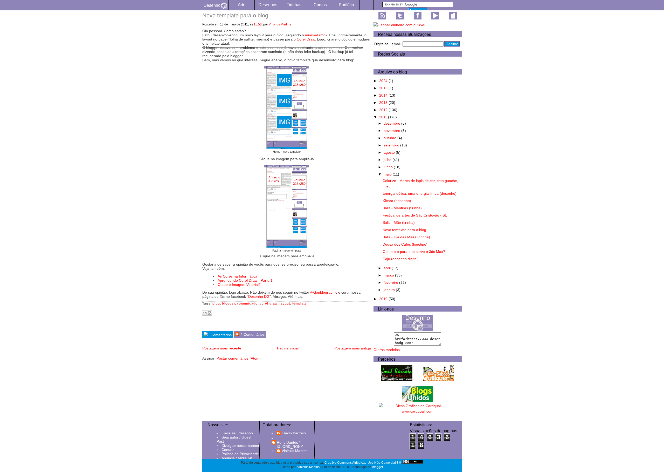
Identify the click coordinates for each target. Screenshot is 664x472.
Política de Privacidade (240, 454)
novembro (392, 131)
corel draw (269, 303)
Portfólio (346, 5)
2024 (384, 81)
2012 (384, 110)
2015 (384, 88)
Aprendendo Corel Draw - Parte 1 (245, 280)
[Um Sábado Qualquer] (438, 379)
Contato (228, 450)
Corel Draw (306, 39)
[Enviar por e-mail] (204, 313)
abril (388, 268)
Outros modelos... (388, 350)
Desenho (212, 5)
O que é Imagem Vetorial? (239, 284)
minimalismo (315, 35)
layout (285, 303)
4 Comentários (252, 334)
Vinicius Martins (280, 24)
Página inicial (288, 348)
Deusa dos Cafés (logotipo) (405, 244)
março (389, 275)
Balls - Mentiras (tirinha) (402, 208)
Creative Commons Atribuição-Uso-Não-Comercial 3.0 (362, 462)
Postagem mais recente (221, 348)
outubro (390, 138)
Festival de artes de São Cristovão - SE (415, 215)
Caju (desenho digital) (401, 259)
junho (389, 167)
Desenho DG (258, 296)
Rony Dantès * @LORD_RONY (290, 444)
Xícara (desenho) (397, 201)
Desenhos (267, 5)
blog (216, 303)
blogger (228, 303)
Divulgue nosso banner (240, 445)
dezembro (392, 123)
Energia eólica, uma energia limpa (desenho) (420, 193)
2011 (383, 117)
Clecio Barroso (294, 433)
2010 (384, 299)
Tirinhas (294, 5)
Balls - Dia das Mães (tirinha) (406, 237)
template (299, 303)
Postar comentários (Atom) (239, 358)
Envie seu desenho (237, 433)
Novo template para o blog (404, 230)
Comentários (221, 335)
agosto (390, 152)
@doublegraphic (323, 292)
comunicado (247, 303)
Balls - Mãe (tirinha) (399, 222)
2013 (384, 102)
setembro (392, 145)
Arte (241, 5)
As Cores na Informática (237, 276)
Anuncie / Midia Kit (237, 458)
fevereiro (391, 282)
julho (388, 160)
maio (388, 174)
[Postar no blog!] (209, 313)
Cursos (320, 5)
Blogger (377, 467)
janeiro (390, 290)
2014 (384, 95)
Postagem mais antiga (352, 348)
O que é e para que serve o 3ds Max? (414, 252)
